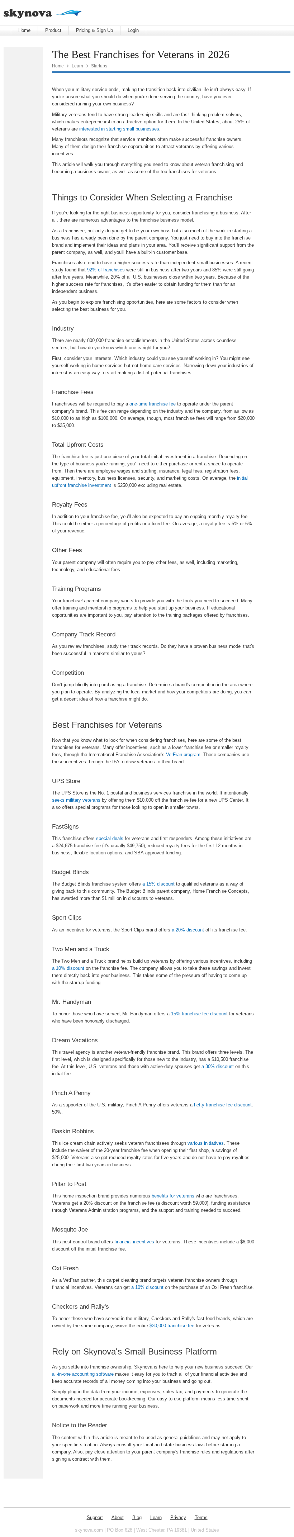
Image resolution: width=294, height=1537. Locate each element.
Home (24, 30)
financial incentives (134, 1241)
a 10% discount (68, 968)
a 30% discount (217, 1066)
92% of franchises (106, 269)
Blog (137, 1517)
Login (133, 30)
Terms (201, 1517)
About (118, 1517)
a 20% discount (188, 930)
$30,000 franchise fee (172, 1325)
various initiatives (206, 1143)
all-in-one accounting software (83, 1374)
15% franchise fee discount (199, 1013)
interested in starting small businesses (119, 129)
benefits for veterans (173, 1196)
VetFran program (183, 754)
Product (53, 30)
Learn (77, 65)
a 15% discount (158, 884)
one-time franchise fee (152, 404)
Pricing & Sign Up (94, 30)
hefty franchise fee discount (223, 1104)
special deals (109, 838)
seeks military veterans (76, 800)
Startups (99, 65)
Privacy (178, 1517)
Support (95, 1517)
